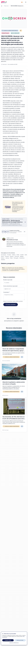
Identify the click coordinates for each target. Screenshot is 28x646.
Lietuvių (7, 258)
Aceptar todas (8, 640)
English (22, 254)
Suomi (2, 256)
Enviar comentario (11, 304)
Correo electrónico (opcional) (10, 286)
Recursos (6, 5)
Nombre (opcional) (7, 279)
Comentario (6, 292)
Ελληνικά (17, 256)
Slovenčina (21, 258)
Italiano (2, 258)
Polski (11, 258)
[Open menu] (25, 2)
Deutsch (12, 256)
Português (16, 258)
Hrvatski (9, 254)
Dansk (18, 254)
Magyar (22, 256)
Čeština (13, 254)
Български (3, 254)
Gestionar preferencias (14, 642)
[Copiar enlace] (24, 231)
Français (7, 256)
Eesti (26, 254)
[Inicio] (1, 5)
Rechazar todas (20, 640)
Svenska (3, 259)
